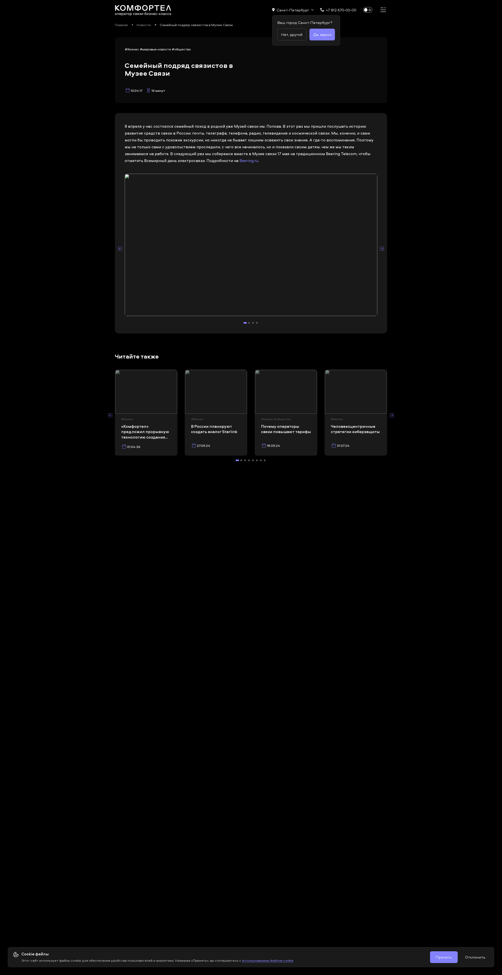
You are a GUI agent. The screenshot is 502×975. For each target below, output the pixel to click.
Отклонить (475, 957)
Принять (444, 957)
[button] (293, 10)
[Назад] (120, 249)
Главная (121, 24)
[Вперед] (382, 249)
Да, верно (322, 34)
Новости (144, 24)
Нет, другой (292, 34)
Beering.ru (248, 160)
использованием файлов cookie (267, 960)
